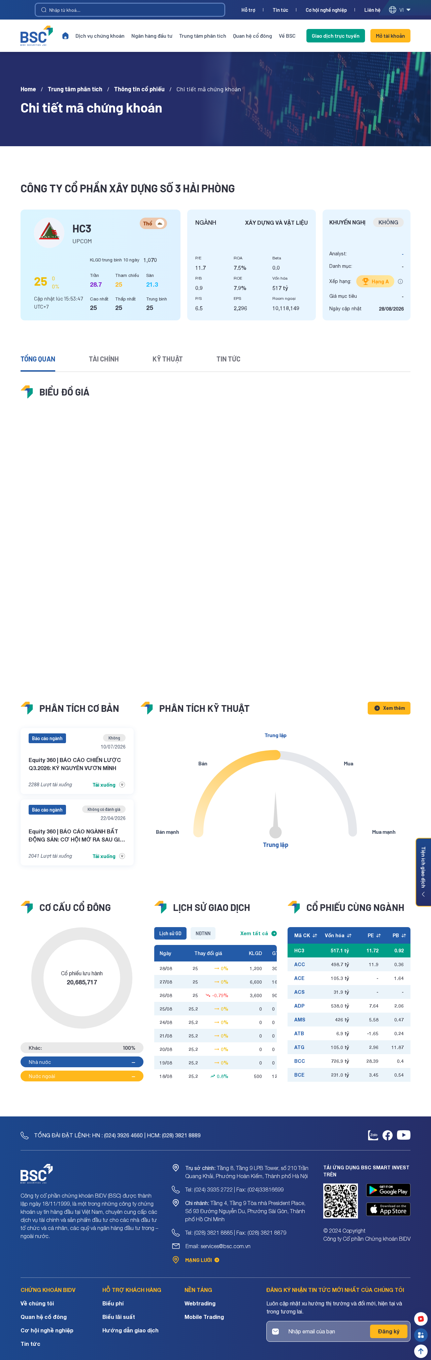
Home (28, 89)
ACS (299, 992)
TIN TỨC (228, 359)
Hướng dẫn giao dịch (130, 1330)
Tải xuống (104, 784)
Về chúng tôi (37, 1303)
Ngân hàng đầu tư (151, 35)
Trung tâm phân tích (202, 35)
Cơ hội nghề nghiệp (326, 9)
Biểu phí (113, 1303)
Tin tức (280, 9)
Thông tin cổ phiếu (139, 89)
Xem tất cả (254, 933)
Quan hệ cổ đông (252, 35)
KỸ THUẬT (168, 359)
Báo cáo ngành (47, 738)
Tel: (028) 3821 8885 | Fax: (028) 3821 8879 (235, 1233)
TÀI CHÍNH (104, 359)
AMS (299, 1019)
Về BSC (287, 35)
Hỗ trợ (248, 9)
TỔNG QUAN (38, 359)
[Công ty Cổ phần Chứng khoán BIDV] (37, 36)
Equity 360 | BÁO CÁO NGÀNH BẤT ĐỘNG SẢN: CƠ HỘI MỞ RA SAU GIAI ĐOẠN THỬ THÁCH (77, 836)
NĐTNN (203, 933)
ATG (299, 1047)
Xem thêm (394, 708)
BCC (299, 1061)
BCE (299, 1075)
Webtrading (200, 1303)
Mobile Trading (204, 1317)
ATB (299, 1033)
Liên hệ (372, 9)
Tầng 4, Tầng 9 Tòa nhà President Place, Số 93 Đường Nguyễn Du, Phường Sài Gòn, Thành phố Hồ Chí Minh (245, 1211)
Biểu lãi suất (118, 1317)
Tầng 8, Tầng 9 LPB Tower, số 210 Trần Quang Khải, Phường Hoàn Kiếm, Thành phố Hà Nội (246, 1172)
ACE (299, 978)
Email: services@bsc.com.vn (218, 1246)
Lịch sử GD (170, 933)
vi (401, 9)
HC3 (299, 950)
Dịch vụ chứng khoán (100, 35)
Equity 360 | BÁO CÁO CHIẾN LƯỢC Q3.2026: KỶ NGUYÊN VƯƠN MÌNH (75, 764)
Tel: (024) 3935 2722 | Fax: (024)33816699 (234, 1190)
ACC (299, 964)
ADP (299, 1006)
